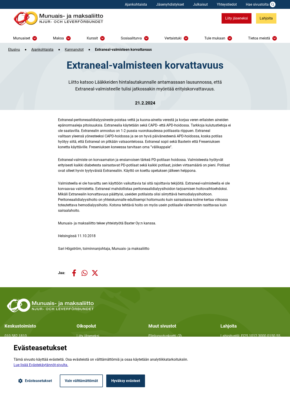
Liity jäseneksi (236, 18)
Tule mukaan (214, 38)
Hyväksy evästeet (125, 381)
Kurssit (92, 38)
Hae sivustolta (257, 4)
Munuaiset (21, 38)
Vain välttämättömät (81, 381)
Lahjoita (266, 18)
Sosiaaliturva (131, 38)
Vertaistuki (172, 38)
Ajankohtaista (136, 4)
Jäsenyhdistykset (170, 4)
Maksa (58, 38)
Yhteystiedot (227, 4)
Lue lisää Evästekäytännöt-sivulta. (41, 365)
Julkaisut (200, 4)
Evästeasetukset (38, 381)
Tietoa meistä (259, 38)
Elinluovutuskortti (165, 336)
